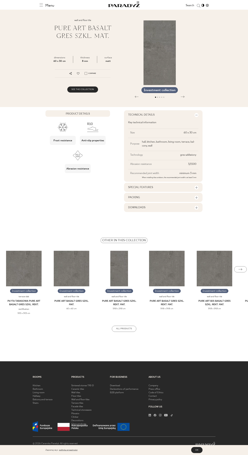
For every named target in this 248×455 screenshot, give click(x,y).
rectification (23, 309)
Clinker (74, 417)
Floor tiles (76, 396)
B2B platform (117, 392)
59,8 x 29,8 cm (119, 308)
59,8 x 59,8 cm (166, 308)
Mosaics (75, 413)
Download (115, 385)
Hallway (36, 396)
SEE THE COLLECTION (82, 89)
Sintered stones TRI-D (82, 385)
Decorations (77, 420)
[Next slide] (240, 269)
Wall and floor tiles (80, 399)
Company (153, 385)
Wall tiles (75, 392)
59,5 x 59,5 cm (24, 313)
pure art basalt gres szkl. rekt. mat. (119, 303)
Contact (153, 396)
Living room (38, 392)
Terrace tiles (77, 403)
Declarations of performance (124, 389)
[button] (137, 97)
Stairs (35, 403)
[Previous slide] (7, 269)
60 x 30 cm (59, 61)
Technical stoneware (81, 410)
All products (124, 328)
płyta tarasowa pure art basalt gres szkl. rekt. (23, 303)
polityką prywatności (68, 450)
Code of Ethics (156, 392)
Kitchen (36, 385)
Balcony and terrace (42, 399)
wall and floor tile (71, 296)
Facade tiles (77, 406)
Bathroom (38, 389)
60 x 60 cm (71, 308)
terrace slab (24, 296)
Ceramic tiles (77, 389)
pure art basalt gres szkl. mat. (71, 303)
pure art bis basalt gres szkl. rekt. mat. (214, 303)
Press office (154, 389)
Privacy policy (155, 399)
